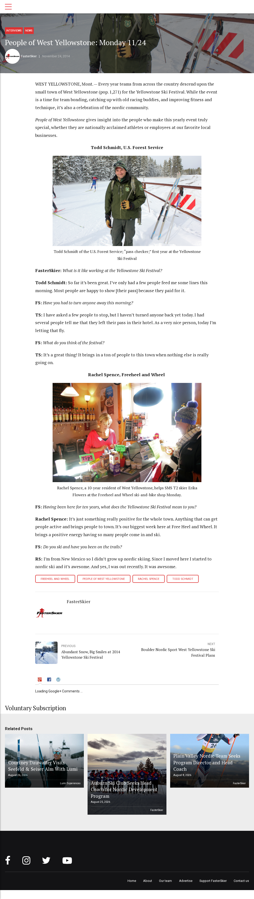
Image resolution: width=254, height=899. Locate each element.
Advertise (185, 881)
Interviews (14, 30)
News (28, 30)
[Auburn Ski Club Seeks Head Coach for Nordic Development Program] (126, 774)
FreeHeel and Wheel (55, 579)
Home (131, 881)
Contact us (241, 881)
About (147, 881)
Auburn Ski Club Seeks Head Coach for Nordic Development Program (124, 789)
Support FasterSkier (213, 881)
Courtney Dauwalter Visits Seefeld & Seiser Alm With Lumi (43, 765)
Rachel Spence (148, 579)
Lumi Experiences (70, 783)
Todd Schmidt (182, 579)
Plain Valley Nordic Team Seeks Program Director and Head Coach (206, 762)
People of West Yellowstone (104, 579)
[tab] (40, 680)
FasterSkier (29, 56)
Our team (165, 881)
